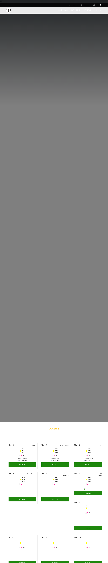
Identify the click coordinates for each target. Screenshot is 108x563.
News (78, 10)
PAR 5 (23, 481)
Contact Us (87, 10)
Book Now (97, 10)
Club (66, 10)
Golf (72, 10)
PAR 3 (89, 452)
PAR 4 (23, 452)
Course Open (87, 5)
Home (60, 10)
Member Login (75, 5)
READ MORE (22, 464)
